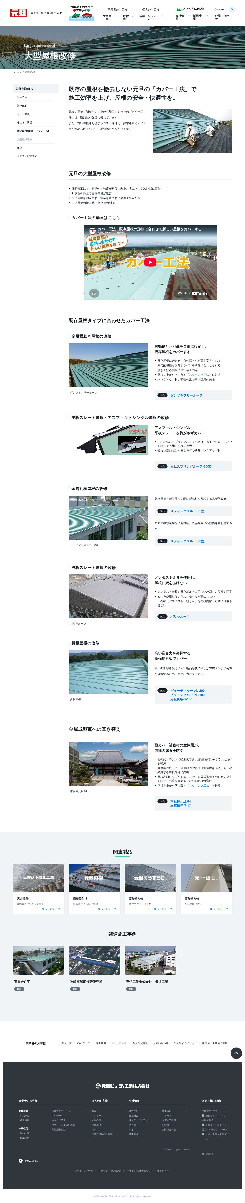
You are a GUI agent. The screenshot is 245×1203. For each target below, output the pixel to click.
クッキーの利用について (113, 1170)
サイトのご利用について (141, 1170)
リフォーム (97, 1115)
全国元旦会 (208, 1120)
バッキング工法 (199, 375)
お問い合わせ (222, 17)
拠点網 (132, 1124)
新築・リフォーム (149, 17)
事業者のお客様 (28, 1101)
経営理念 (133, 1110)
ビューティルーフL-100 (187, 695)
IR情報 (165, 1124)
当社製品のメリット (185, 1043)
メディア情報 (169, 1120)
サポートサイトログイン (217, 1136)
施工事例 (101, 1043)
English (221, 9)
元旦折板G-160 (181, 699)
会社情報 (180, 17)
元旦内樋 (96, 1120)
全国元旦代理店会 (211, 1110)
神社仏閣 (22, 105)
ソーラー (22, 97)
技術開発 (133, 1134)
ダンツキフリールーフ (186, 395)
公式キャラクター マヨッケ (176, 1149)
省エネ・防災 (24, 122)
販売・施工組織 (211, 1101)
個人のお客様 (100, 1101)
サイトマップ (163, 1170)
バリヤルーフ (180, 616)
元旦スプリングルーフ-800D (190, 466)
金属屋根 (96, 1124)
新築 (94, 1110)
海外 (19, 147)
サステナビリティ (27, 156)
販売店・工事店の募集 (214, 1043)
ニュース (166, 1115)
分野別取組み (59, 1129)
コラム (95, 1129)
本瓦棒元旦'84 (180, 801)
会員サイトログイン (216, 1115)
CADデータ (83, 1043)
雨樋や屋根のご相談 (102, 1134)
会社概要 (133, 1115)
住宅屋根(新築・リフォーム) (33, 131)
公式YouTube (31, 1161)
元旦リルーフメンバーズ (215, 1129)
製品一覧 (67, 1043)
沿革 (131, 1129)
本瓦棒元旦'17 (180, 805)
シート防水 (23, 114)
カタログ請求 (139, 1043)
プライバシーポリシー (85, 1170)
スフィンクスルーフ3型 (187, 541)
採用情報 (197, 17)
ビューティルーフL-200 (187, 690)
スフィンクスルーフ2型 (187, 510)
